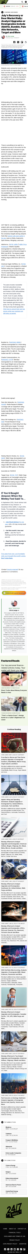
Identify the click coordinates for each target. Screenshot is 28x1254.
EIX (6, 1180)
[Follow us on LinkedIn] (11, 1249)
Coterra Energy (10, 1165)
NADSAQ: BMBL (15, 342)
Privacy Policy (14, 1240)
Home (5, 1229)
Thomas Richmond (6, 713)
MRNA (7, 1129)
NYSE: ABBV (14, 244)
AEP (7, 1186)
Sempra (8, 1172)
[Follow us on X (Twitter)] (8, 1249)
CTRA (7, 1167)
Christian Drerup (5, 688)
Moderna (8, 1127)
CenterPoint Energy (12, 1191)
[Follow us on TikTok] (21, 1249)
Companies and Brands (11, 12)
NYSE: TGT (14, 475)
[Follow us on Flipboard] (22, 42)
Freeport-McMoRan (12, 1140)
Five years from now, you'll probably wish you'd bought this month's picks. (13, 556)
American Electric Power (13, 1185)
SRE (7, 1173)
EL (6, 1154)
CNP (7, 1193)
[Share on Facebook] (14, 42)
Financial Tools (14, 1232)
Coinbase (9, 1133)
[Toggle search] (22, 1)
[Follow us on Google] (26, 42)
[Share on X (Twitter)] (18, 42)
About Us (12, 1229)
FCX (7, 1141)
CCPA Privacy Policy (10, 1244)
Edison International (12, 1178)
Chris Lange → (14, 610)
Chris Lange (11, 36)
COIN (7, 1135)
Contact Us (22, 1229)
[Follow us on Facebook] (5, 1249)
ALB (7, 1148)
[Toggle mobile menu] (26, 2)
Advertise (22, 1244)
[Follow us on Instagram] (18, 1249)
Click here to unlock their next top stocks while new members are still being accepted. (14, 311)
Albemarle (9, 1146)
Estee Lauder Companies (13, 1153)
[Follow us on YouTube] (15, 1249)
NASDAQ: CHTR (7, 359)
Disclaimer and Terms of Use (14, 1236)
